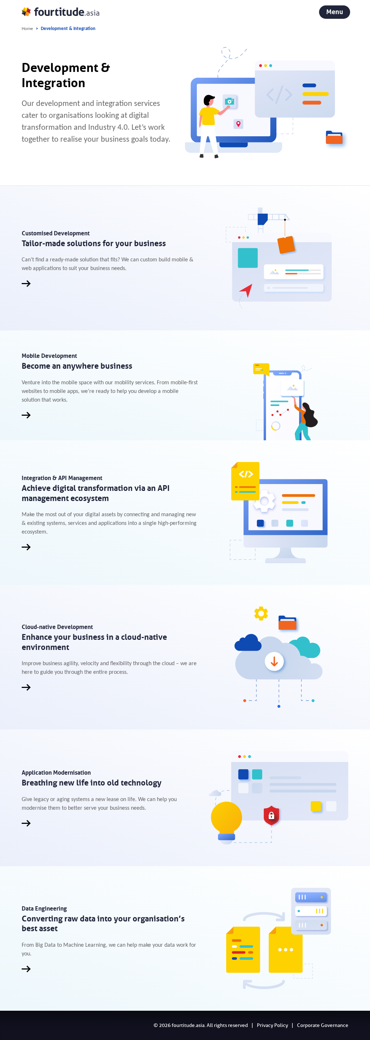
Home (27, 28)
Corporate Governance (322, 1025)
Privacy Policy (272, 1025)
